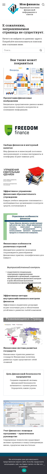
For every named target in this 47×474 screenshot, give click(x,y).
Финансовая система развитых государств (20, 349)
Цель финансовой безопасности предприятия (23, 375)
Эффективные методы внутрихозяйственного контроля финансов (21, 298)
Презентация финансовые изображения (17, 99)
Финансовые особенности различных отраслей (17, 245)
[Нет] (44, 465)
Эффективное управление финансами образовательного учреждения (19, 194)
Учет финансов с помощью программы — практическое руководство (18, 433)
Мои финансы (30, 4)
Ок (24, 470)
